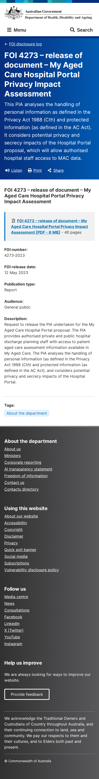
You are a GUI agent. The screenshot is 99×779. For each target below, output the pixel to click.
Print (37, 170)
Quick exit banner (20, 549)
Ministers (12, 455)
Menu (19, 30)
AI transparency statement (28, 469)
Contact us (14, 482)
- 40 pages (49, 226)
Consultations (16, 610)
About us (12, 448)
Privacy (11, 543)
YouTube (12, 637)
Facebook (13, 616)
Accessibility (15, 522)
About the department (26, 413)
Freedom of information (26, 475)
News (9, 603)
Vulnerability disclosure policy (31, 569)
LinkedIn (11, 623)
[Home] (49, 13)
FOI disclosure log (25, 44)
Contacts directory (21, 489)
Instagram (13, 643)
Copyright (13, 529)
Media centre (16, 596)
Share (58, 170)
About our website (21, 516)
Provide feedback (27, 694)
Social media (16, 556)
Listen (16, 170)
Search (85, 30)
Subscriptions (16, 563)
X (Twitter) (14, 630)
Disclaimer (13, 536)
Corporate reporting (22, 462)
